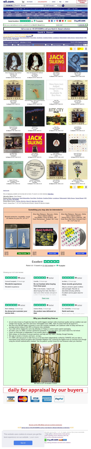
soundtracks (29, 14)
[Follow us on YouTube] (63, 21)
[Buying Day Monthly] (45, 392)
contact (53, 1)
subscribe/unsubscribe (57, 437)
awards (49, 14)
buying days (19, 15)
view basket (29, 1)
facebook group (74, 15)
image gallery (48, 433)
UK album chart (45, 10)
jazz (36, 14)
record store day (78, 10)
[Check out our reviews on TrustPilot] (52, 332)
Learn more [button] (34, 437)
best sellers (61, 10)
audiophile (18, 14)
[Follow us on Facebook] (52, 21)
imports (10, 14)
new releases (11, 10)
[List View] (74, 50)
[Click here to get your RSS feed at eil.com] (69, 21)
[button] (76, 399)
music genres (65, 433)
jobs (84, 15)
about (66, 1)
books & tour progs (72, 12)
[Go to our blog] (79, 21)
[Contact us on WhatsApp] (65, 21)
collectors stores (47, 15)
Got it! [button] (23, 443)
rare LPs (33, 12)
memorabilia (79, 14)
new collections (61, 15)
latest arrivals (26, 10)
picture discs (58, 14)
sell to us (9, 15)
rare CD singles (57, 12)
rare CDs (17, 12)
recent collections (58, 435)
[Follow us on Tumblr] (60, 21)
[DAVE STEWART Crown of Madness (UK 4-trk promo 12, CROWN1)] (35, 179)
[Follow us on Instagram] (57, 21)
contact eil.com (47, 437)
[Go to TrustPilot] (25, 22)
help (60, 1)
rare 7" (40, 12)
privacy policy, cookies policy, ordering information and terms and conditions (51, 442)
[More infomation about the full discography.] (32, 36)
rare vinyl (25, 12)
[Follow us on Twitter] (54, 21)
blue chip (8, 12)
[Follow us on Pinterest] (49, 21)
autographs (68, 14)
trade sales (36, 15)
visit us (28, 15)
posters (83, 12)
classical (42, 14)
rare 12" (47, 12)
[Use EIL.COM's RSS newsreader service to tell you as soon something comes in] (63, 440)
